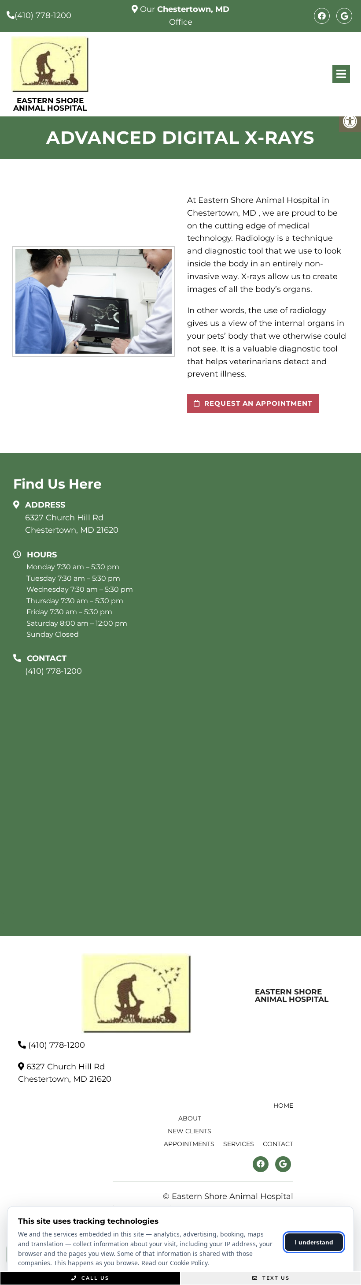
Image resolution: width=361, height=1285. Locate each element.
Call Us (94, 1278)
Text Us (275, 1278)
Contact (278, 1144)
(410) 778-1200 (43, 15)
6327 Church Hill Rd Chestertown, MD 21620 (71, 524)
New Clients (189, 1131)
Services (238, 1144)
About (189, 1118)
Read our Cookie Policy (174, 1263)
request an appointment (257, 403)
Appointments (189, 1144)
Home (283, 1105)
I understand (314, 1242)
